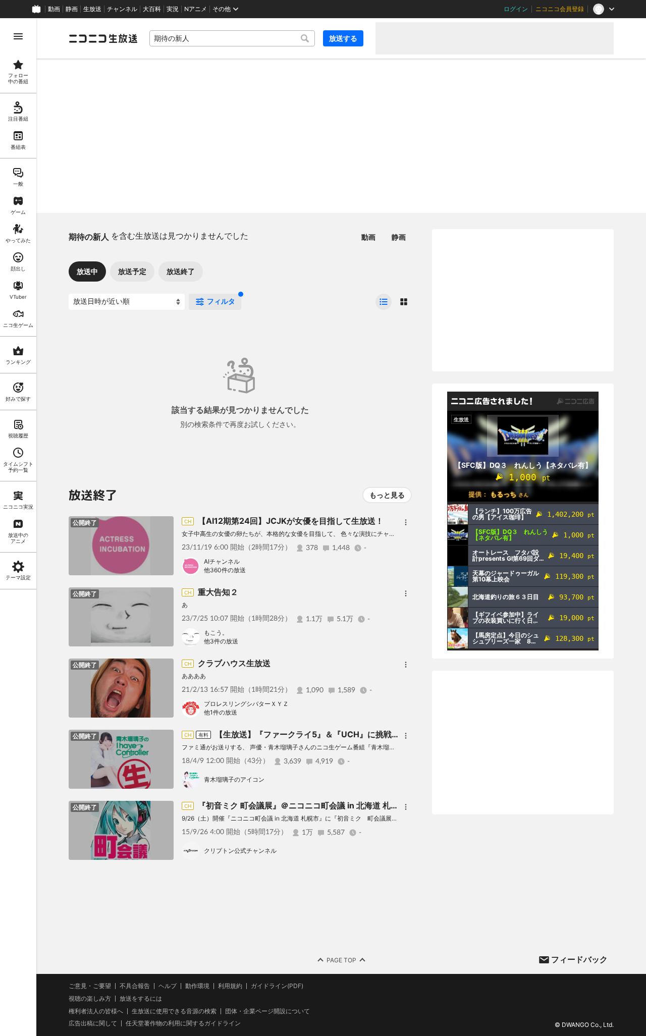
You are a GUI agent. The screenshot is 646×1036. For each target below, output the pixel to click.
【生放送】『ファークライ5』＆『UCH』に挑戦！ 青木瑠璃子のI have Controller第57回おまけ (393, 734)
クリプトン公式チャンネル (240, 850)
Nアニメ (195, 9)
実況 (173, 9)
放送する (343, 38)
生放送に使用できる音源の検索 (174, 1011)
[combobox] (232, 38)
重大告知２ (218, 592)
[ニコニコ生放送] (103, 38)
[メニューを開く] (18, 36)
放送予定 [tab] (132, 271)
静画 (72, 9)
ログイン (516, 9)
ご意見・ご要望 (90, 986)
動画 (54, 9)
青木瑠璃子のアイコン (234, 779)
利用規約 (230, 986)
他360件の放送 (225, 570)
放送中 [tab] (87, 271)
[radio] (383, 302)
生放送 (92, 9)
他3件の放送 (221, 641)
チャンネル (122, 9)
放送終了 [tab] (181, 271)
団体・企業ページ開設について (267, 1011)
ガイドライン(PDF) (277, 986)
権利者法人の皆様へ (96, 1011)
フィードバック (579, 959)
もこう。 (216, 632)
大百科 (152, 9)
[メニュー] (406, 522)
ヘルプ (167, 986)
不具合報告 (135, 986)
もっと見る (387, 494)
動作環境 (197, 986)
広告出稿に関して (93, 1023)
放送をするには (141, 999)
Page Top (341, 960)
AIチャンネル (222, 561)
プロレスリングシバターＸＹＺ (246, 703)
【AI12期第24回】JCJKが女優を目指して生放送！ (291, 521)
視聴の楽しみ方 (90, 998)
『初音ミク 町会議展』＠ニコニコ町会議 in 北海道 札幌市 (302, 805)
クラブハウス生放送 (234, 663)
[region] (18, 527)
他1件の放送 (220, 712)
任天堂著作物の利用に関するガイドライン (183, 1023)
